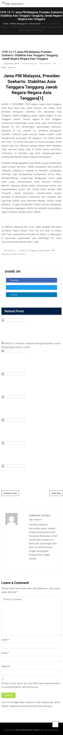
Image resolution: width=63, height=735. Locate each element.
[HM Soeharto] (12, 3)
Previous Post (10, 493)
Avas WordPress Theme (28, 730)
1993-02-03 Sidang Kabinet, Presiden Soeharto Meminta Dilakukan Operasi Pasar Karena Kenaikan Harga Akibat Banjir (31, 378)
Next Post (56, 493)
